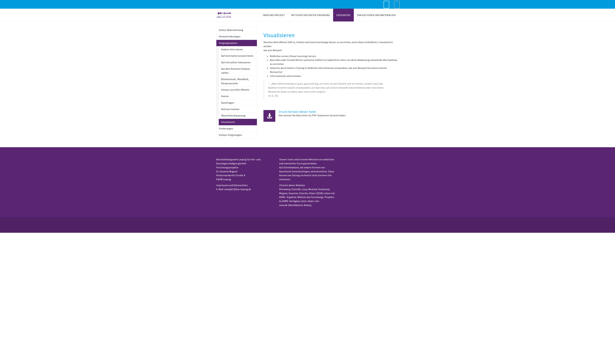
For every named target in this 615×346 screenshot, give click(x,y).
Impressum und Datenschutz (232, 185)
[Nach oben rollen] (608, 339)
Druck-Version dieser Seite (297, 112)
